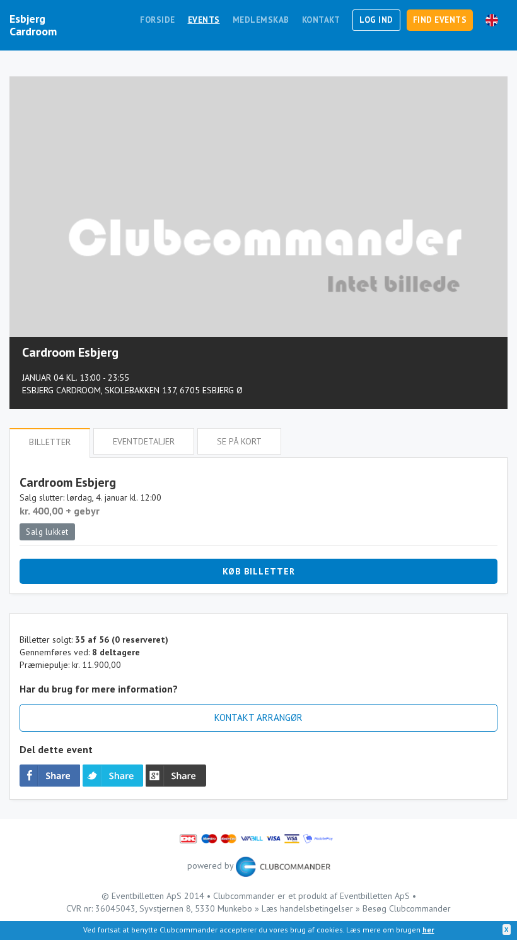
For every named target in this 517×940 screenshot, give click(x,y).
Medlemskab (261, 20)
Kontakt (321, 20)
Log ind (376, 20)
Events (204, 20)
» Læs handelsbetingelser (304, 908)
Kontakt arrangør (258, 717)
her (428, 929)
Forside (157, 20)
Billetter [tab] (50, 442)
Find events (440, 20)
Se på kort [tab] (239, 441)
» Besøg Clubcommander (403, 908)
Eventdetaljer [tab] (144, 441)
